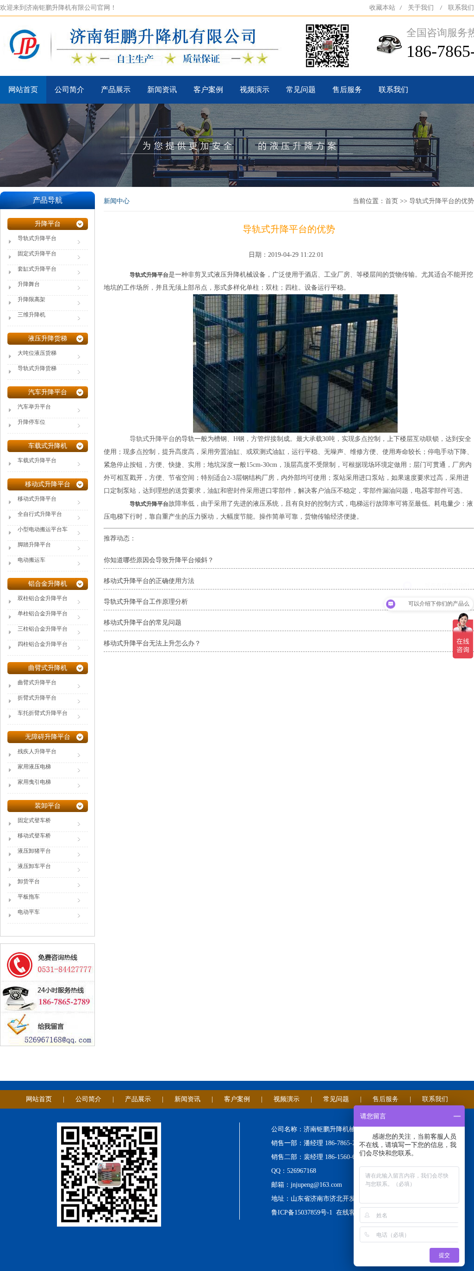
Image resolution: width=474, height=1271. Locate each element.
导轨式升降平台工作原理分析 (146, 601)
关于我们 (421, 7)
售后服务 (347, 89)
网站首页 (23, 89)
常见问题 (301, 89)
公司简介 (69, 89)
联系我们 (461, 7)
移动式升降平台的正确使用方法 (149, 580)
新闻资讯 (162, 89)
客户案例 (208, 89)
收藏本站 (382, 7)
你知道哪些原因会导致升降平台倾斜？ (159, 560)
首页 (391, 201)
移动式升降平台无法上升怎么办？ (152, 643)
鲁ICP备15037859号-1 (301, 1212)
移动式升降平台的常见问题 (142, 622)
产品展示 (116, 89)
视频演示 (254, 89)
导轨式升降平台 (152, 438)
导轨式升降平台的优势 (441, 201)
